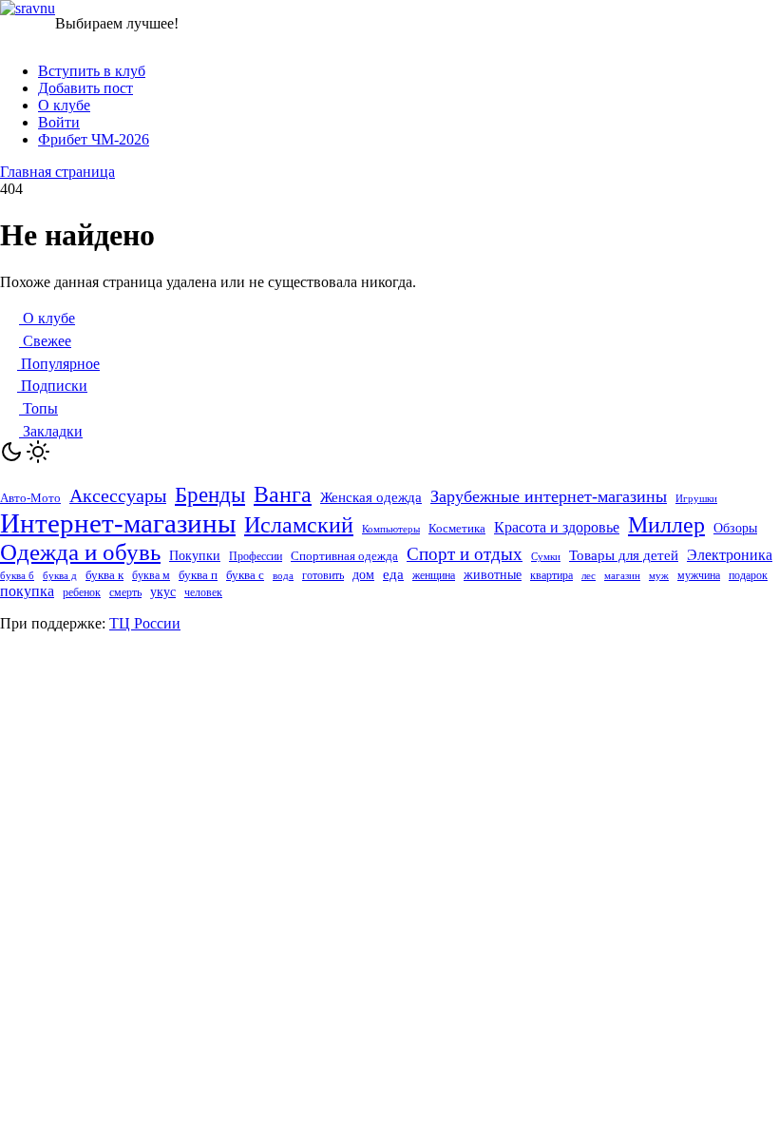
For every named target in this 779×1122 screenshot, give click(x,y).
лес (588, 576)
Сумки (545, 556)
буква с (245, 575)
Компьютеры (391, 528)
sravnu (35, 8)
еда (393, 574)
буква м (151, 576)
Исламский (298, 525)
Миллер (666, 525)
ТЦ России (144, 623)
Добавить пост (85, 88)
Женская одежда (371, 497)
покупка (27, 591)
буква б (17, 575)
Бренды (210, 494)
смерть (125, 593)
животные (493, 574)
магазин (622, 575)
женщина (433, 575)
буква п (198, 575)
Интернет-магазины (118, 523)
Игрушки (696, 498)
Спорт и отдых (464, 554)
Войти (59, 122)
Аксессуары (117, 495)
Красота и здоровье (556, 527)
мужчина (698, 575)
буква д (60, 576)
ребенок (82, 592)
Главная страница (57, 172)
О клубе (64, 105)
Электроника (729, 555)
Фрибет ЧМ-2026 (93, 139)
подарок (748, 575)
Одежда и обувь (80, 552)
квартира (551, 576)
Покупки (194, 556)
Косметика (456, 528)
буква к (105, 575)
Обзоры (735, 528)
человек (203, 592)
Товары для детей (623, 555)
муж (659, 575)
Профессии (255, 556)
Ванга (283, 494)
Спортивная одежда (344, 556)
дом (363, 575)
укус (163, 592)
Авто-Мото (30, 498)
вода (283, 576)
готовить (323, 575)
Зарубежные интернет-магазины (548, 496)
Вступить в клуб (91, 71)
